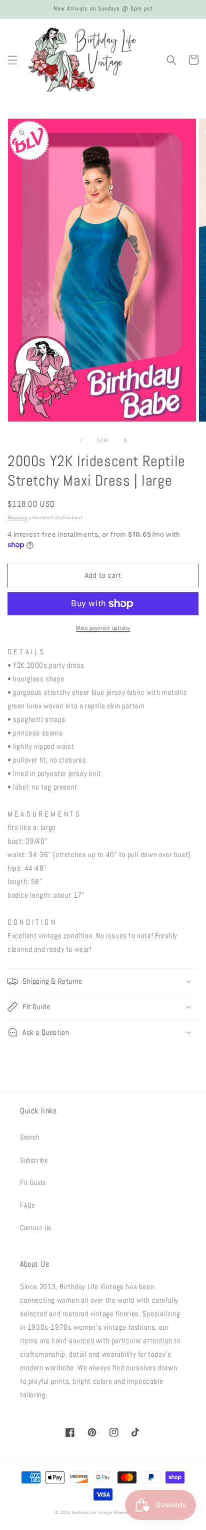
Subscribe (34, 1160)
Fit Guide (33, 1182)
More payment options (103, 628)
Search (30, 1136)
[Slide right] (125, 441)
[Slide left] (81, 441)
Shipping (18, 517)
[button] (13, 60)
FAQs (27, 1205)
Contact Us (36, 1227)
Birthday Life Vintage (92, 1512)
